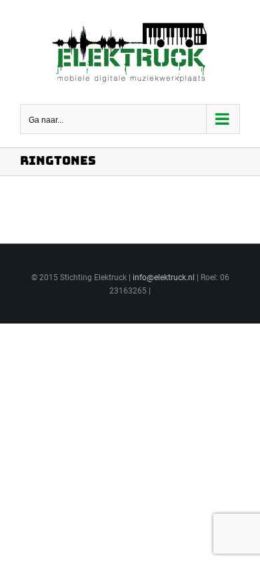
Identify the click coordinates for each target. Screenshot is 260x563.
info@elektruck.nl (164, 277)
